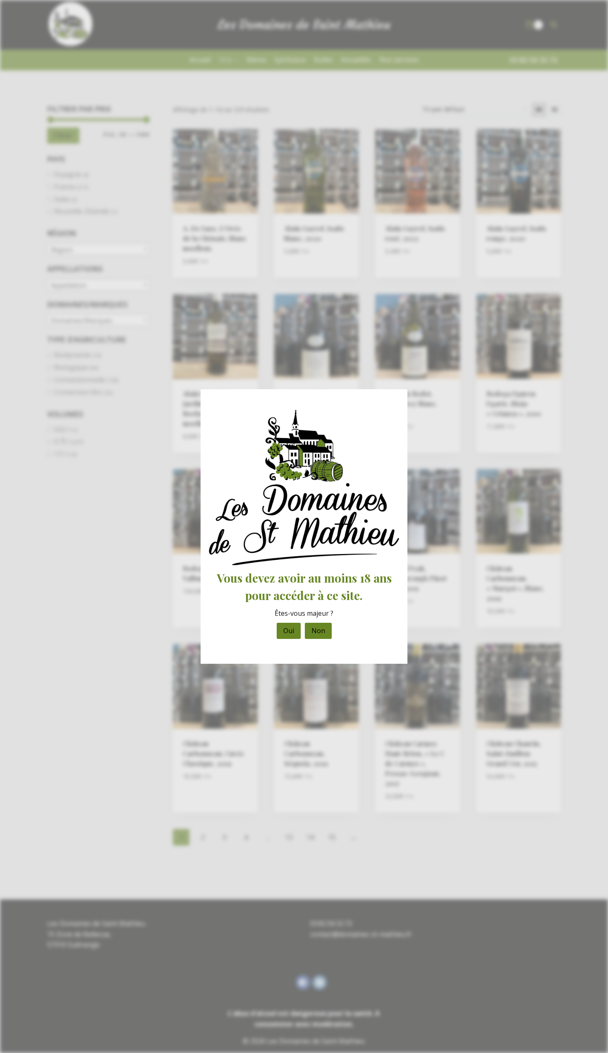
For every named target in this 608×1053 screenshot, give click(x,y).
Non (318, 630)
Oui (288, 630)
